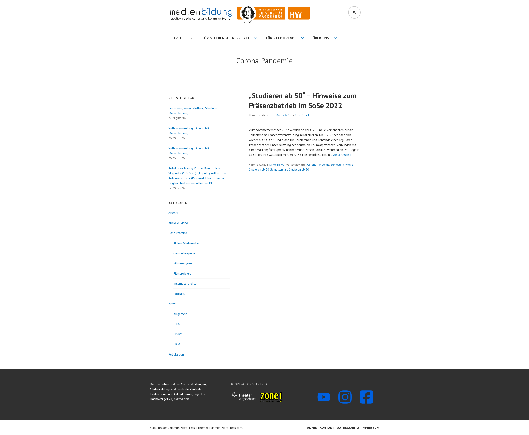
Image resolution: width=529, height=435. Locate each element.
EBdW (177, 334)
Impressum (370, 428)
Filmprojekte (182, 273)
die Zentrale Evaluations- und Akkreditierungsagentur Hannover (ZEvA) (177, 394)
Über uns (321, 38)
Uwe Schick (302, 115)
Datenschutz (348, 428)
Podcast (179, 294)
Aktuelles (182, 38)
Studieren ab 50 (299, 169)
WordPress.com (231, 428)
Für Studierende (281, 38)
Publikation (176, 354)
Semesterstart (279, 169)
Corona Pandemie (318, 164)
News (280, 164)
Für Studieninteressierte (226, 38)
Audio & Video (178, 223)
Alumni (173, 213)
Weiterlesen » (342, 155)
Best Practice (177, 233)
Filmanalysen (182, 263)
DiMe (272, 164)
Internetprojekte (185, 283)
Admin (312, 428)
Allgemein (180, 314)
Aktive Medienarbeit (187, 243)
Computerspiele (184, 253)
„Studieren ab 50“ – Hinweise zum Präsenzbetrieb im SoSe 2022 (302, 100)
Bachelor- (162, 384)
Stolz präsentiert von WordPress (172, 428)
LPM (176, 344)
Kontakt (327, 428)
